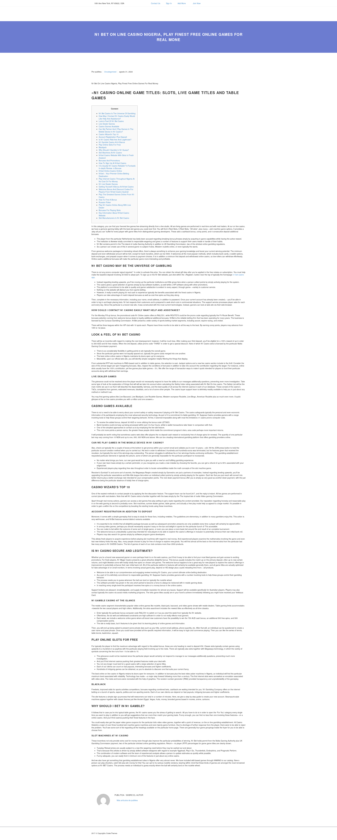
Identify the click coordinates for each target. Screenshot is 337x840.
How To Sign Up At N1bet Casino (112, 163)
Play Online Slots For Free (110, 144)
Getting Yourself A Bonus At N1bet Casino (116, 186)
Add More (182, 3)
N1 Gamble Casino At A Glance (112, 142)
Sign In (169, 3)
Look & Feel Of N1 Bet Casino (111, 121)
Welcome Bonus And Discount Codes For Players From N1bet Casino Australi (116, 190)
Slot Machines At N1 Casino (110, 152)
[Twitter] (139, 3)
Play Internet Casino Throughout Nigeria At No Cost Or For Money (117, 180)
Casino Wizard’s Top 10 (108, 134)
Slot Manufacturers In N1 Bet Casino (114, 218)
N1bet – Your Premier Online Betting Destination (114, 174)
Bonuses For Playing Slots (110, 210)
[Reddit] (113, 776)
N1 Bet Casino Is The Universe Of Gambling (117, 113)
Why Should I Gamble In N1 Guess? (114, 150)
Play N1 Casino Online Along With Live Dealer (115, 206)
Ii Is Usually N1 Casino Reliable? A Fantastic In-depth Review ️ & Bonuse (117, 167)
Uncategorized (110, 71)
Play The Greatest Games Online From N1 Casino (116, 195)
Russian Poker (105, 202)
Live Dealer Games (107, 123)
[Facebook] (135, 3)
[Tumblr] (105, 776)
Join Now (196, 3)
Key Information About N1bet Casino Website (114, 214)
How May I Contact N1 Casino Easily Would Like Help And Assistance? (117, 117)
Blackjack (102, 147)
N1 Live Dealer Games (108, 184)
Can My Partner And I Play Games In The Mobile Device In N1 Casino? (116, 130)
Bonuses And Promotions (109, 160)
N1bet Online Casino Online (110, 171)
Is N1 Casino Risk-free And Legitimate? (115, 139)
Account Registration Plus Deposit (113, 137)
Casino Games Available (109, 126)
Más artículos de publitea (127, 800)
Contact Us (155, 3)
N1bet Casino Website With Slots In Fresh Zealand (116, 156)
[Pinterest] (101, 776)
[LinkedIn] (109, 776)
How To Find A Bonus (108, 199)
